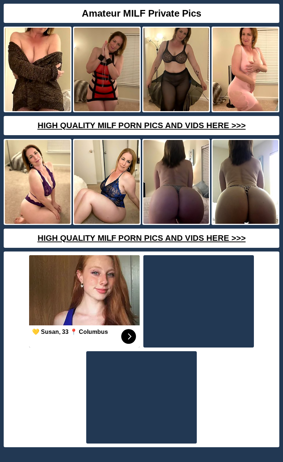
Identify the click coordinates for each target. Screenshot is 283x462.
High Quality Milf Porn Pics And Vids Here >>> (142, 125)
